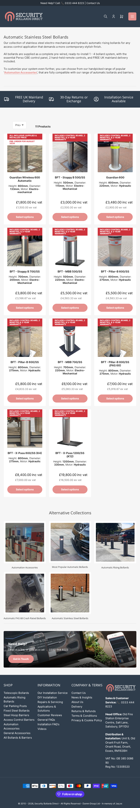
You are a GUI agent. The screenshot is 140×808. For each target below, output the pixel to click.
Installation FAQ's (48, 724)
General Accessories (17, 733)
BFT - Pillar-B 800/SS (25, 362)
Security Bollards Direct (46, 803)
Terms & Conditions (84, 715)
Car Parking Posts (15, 706)
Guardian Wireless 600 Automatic (24, 179)
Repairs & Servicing (50, 702)
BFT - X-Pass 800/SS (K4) (25, 453)
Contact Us (78, 693)
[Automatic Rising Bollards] (115, 542)
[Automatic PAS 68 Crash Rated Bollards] (24, 593)
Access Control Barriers (19, 719)
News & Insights (81, 697)
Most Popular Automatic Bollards (70, 567)
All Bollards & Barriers (18, 737)
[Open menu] (132, 16)
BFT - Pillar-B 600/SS (115, 271)
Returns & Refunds (83, 711)
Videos (42, 729)
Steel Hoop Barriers (16, 715)
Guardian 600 (115, 177)
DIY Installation (47, 697)
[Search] (106, 16)
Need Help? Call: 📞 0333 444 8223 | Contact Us (70, 3)
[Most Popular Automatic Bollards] (70, 542)
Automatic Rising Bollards (115, 567)
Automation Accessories (20, 72)
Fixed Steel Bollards (17, 710)
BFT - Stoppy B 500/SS (70, 177)
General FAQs (46, 719)
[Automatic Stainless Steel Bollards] (70, 593)
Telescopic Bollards (16, 693)
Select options (25, 216)
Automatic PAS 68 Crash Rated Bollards (25, 618)
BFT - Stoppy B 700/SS (25, 271)
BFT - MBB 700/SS (70, 362)
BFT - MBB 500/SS (70, 271)
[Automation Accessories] (24, 542)
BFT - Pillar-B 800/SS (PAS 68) (115, 363)
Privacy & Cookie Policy (86, 720)
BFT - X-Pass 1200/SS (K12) (69, 454)
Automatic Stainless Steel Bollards (70, 618)
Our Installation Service (53, 693)
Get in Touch (21, 658)
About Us (77, 702)
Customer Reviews (50, 715)
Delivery (76, 706)
